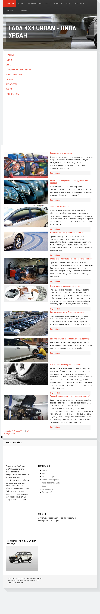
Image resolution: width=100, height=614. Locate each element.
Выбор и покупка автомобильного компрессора (70, 339)
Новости (58, 3)
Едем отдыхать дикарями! (61, 153)
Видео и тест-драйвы (51, 480)
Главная (9, 3)
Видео (68, 3)
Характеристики (34, 3)
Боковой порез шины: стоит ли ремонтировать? (70, 396)
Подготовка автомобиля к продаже (65, 286)
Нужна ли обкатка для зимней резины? (66, 232)
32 (17, 431)
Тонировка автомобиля (59, 206)
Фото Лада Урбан (49, 476)
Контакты (23, 10)
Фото (47, 3)
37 (28, 431)
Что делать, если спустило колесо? (65, 364)
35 (23, 431)
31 (14, 431)
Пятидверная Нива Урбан (18, 69)
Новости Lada (12, 94)
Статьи (9, 79)
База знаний (47, 492)
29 (10, 431)
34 (21, 431)
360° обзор (79, 3)
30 (12, 431)
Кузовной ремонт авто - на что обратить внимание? (71, 259)
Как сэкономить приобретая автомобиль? (67, 312)
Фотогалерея (12, 84)
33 (19, 431)
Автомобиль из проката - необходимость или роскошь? (69, 181)
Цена (20, 3)
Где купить (10, 10)
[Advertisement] (50, 117)
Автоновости (47, 489)
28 (8, 431)
